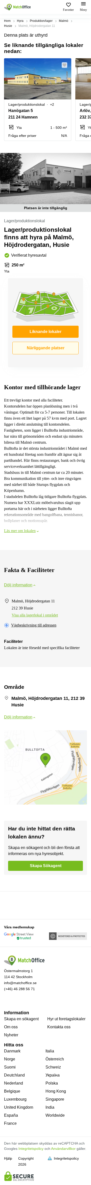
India (50, 1107)
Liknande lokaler (45, 331)
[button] (66, 65)
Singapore (55, 1099)
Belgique (12, 1091)
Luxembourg (15, 1099)
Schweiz (53, 1067)
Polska (52, 1083)
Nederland (13, 1083)
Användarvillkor (63, 1149)
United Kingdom (18, 1107)
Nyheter (11, 1035)
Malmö (63, 20)
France (10, 1123)
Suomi (10, 1067)
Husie (8, 25)
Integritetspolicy (30, 1149)
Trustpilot (11, 905)
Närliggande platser (45, 348)
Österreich (55, 1059)
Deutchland (14, 1075)
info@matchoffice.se (20, 983)
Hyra (20, 20)
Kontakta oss (59, 1027)
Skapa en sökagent (21, 1019)
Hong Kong (56, 1091)
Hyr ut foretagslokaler (66, 1019)
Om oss (11, 1027)
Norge (9, 1059)
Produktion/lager (41, 20)
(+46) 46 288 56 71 (19, 989)
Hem (7, 20)
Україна (53, 1075)
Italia (50, 1051)
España (11, 1115)
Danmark (12, 1051)
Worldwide (55, 1115)
